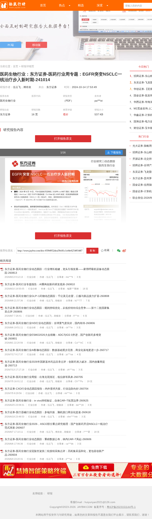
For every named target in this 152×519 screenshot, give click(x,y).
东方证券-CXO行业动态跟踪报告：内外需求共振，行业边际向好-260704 (46, 388)
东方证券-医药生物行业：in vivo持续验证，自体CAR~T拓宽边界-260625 (46, 400)
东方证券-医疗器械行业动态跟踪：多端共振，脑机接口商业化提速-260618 (48, 412)
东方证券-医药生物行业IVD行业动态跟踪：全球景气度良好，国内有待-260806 (50, 323)
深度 (100, 5)
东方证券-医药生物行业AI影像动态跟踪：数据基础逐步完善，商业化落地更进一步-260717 (57, 350)
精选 (81, 5)
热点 (62, 5)
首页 (43, 5)
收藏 (106, 250)
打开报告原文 (63, 138)
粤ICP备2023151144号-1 (121, 506)
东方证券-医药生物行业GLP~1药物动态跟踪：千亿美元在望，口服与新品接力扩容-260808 (57, 296)
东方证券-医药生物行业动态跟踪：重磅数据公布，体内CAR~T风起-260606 (48, 439)
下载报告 (116, 152)
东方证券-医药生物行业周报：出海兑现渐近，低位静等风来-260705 (44, 376)
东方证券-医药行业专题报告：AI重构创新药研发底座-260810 (40, 284)
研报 (49, 493)
